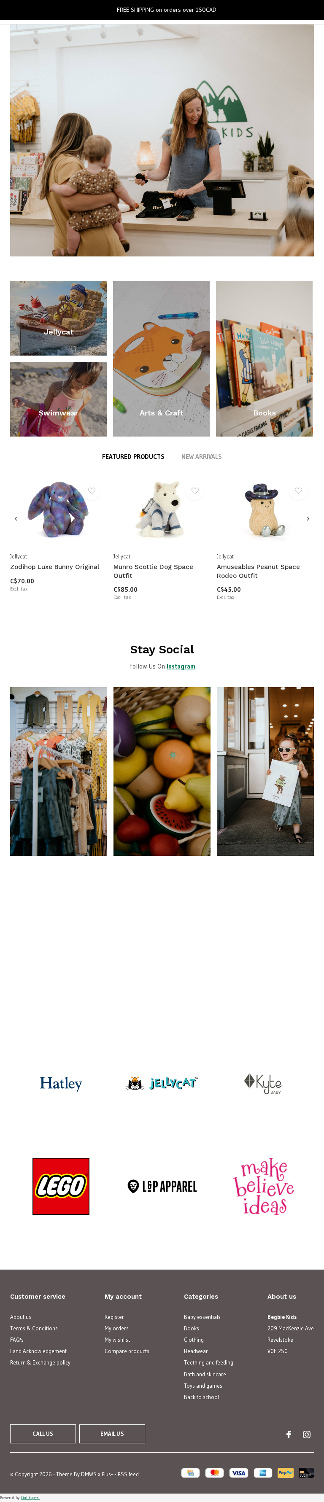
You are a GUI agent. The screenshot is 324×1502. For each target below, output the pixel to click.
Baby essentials (202, 1316)
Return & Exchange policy (40, 1362)
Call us (42, 1433)
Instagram (181, 666)
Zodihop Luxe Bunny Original (54, 567)
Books (191, 1328)
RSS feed (128, 1474)
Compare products (127, 1351)
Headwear (196, 1351)
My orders (117, 1328)
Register (114, 1316)
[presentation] (16, 518)
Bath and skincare (205, 1374)
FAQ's (17, 1339)
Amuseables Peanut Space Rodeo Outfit (258, 571)
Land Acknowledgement (38, 1351)
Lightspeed (30, 1497)
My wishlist (117, 1339)
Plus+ (107, 1474)
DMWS (89, 1474)
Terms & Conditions (34, 1328)
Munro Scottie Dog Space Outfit (153, 571)
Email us (112, 1433)
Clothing (194, 1339)
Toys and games (203, 1385)
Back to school (201, 1397)
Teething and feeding (208, 1362)
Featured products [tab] (133, 457)
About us (20, 1316)
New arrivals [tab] (201, 457)
